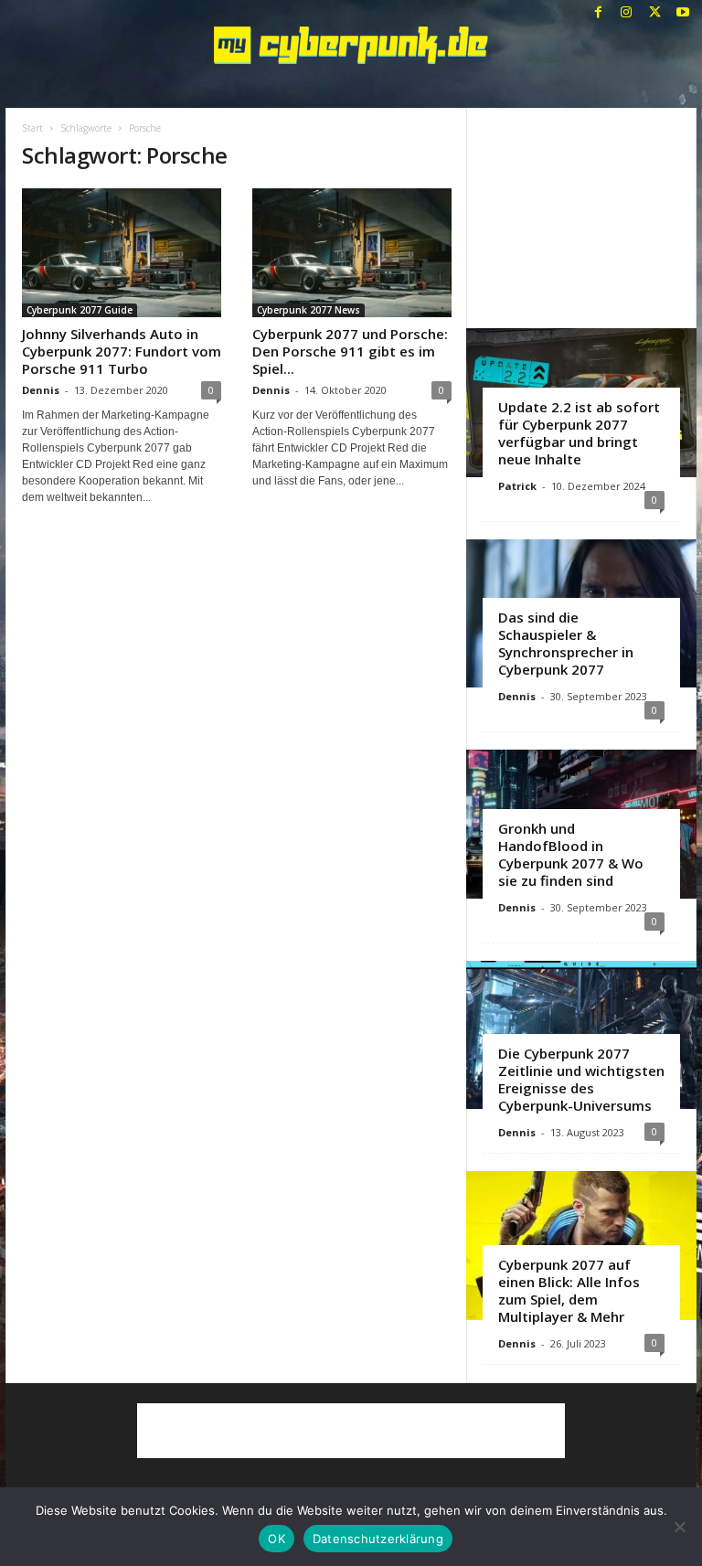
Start (32, 128)
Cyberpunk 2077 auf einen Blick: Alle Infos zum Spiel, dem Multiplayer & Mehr (569, 1290)
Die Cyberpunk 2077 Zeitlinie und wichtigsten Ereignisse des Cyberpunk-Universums (581, 1079)
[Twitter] (654, 13)
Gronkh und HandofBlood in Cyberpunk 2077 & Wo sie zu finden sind (571, 854)
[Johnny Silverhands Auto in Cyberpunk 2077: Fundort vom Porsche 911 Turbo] (121, 252)
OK (276, 1538)
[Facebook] (598, 13)
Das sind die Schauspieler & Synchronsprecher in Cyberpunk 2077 (565, 643)
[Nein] (679, 1527)
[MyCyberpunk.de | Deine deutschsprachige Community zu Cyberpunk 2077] (351, 45)
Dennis (40, 390)
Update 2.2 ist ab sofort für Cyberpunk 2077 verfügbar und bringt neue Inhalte (579, 433)
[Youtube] (683, 13)
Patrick (517, 486)
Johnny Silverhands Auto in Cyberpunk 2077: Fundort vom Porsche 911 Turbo (121, 351)
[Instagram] (626, 13)
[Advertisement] (582, 217)
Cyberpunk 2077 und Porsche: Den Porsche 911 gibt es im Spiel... (350, 351)
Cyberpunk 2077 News (308, 310)
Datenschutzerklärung (378, 1538)
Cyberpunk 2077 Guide (80, 310)
